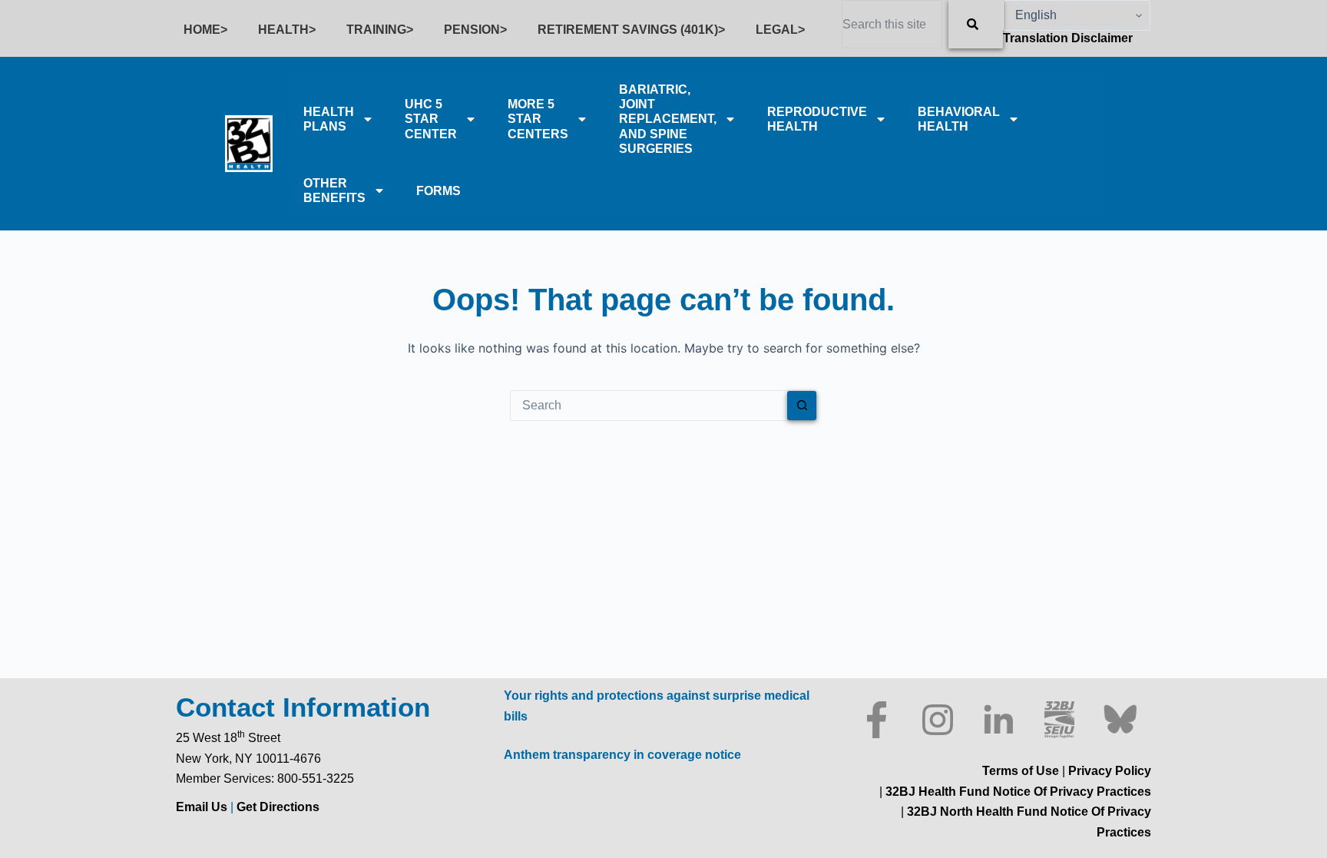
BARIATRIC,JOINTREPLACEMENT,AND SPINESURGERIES (667, 119)
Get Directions (278, 806)
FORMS (438, 190)
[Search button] (801, 405)
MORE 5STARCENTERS (538, 119)
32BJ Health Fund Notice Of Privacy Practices (1016, 791)
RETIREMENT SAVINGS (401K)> (631, 29)
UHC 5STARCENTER (431, 119)
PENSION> (475, 29)
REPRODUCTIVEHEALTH (817, 119)
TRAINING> (379, 29)
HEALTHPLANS (328, 119)
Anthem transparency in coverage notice (622, 754)
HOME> (205, 29)
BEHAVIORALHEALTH (959, 119)
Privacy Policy (1109, 770)
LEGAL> (780, 29)
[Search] (975, 24)
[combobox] (892, 24)
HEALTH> (287, 29)
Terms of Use (1020, 770)
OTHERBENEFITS (334, 190)
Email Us (203, 806)
